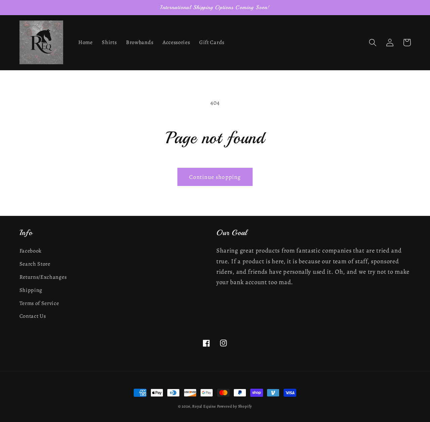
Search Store (34, 264)
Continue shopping (215, 177)
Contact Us (32, 316)
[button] (373, 42)
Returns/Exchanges (43, 277)
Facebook (30, 251)
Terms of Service (39, 303)
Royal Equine (204, 406)
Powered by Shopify (234, 406)
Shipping (31, 290)
